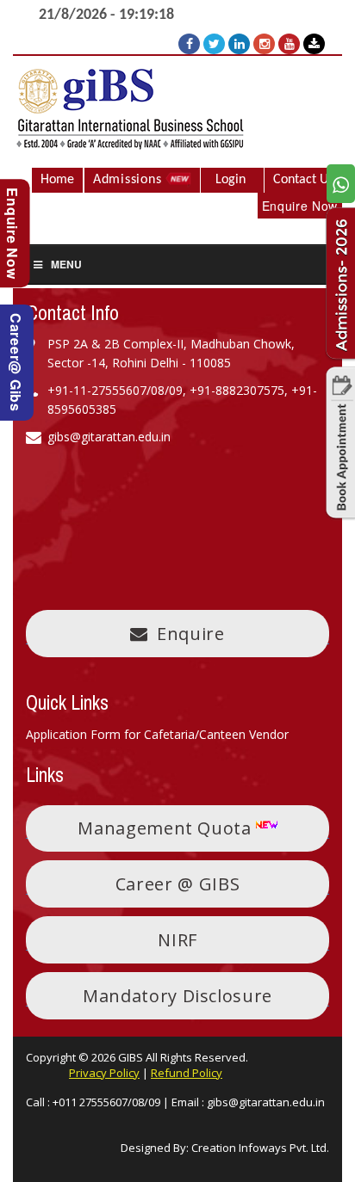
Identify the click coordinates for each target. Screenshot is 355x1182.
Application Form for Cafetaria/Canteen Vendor (157, 734)
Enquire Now (300, 205)
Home (57, 180)
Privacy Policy (104, 1072)
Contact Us (303, 180)
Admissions (129, 180)
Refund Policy (186, 1072)
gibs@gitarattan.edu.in (266, 1102)
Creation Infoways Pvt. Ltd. (260, 1147)
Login (230, 180)
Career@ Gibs (16, 362)
